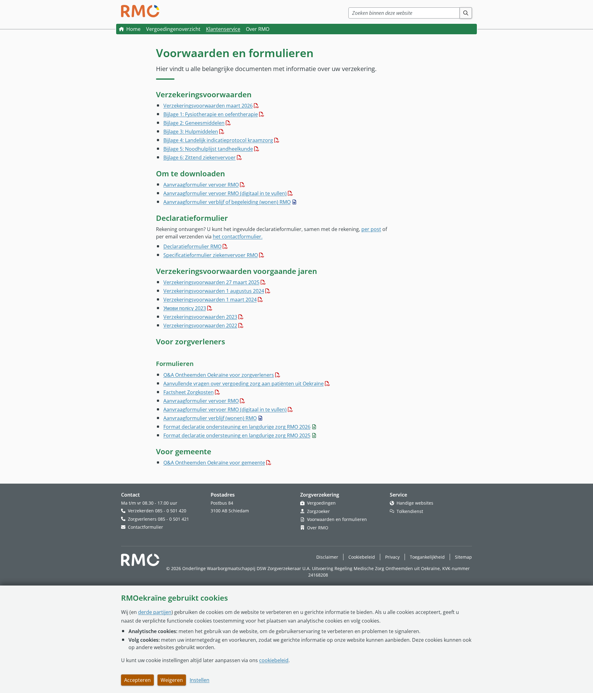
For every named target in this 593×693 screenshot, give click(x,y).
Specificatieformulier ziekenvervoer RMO (210, 255)
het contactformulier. (238, 236)
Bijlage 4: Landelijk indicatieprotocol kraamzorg (218, 140)
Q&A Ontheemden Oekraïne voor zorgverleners (218, 375)
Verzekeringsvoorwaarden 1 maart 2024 (210, 299)
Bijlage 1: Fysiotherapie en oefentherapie (210, 114)
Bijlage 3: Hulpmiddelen (190, 131)
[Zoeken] (466, 13)
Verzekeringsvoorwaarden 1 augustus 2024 (213, 291)
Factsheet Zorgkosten (188, 392)
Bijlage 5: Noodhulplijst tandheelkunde (208, 148)
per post (371, 229)
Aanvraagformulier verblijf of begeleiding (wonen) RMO (227, 202)
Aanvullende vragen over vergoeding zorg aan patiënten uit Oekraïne (243, 383)
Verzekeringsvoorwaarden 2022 (200, 325)
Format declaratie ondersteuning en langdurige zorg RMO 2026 (236, 426)
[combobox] (404, 13)
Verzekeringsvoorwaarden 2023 (200, 316)
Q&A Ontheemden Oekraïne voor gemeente (214, 462)
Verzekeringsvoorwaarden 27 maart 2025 (211, 282)
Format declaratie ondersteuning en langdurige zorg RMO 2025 (236, 435)
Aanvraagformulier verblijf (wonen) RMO (210, 418)
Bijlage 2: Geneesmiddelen (194, 123)
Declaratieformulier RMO (192, 246)
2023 (184, 308)
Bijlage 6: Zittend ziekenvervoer (199, 157)
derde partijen (154, 612)
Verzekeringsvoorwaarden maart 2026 (208, 105)
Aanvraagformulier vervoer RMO (201, 184)
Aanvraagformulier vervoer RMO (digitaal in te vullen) (225, 193)
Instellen (199, 680)
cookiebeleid (273, 660)
